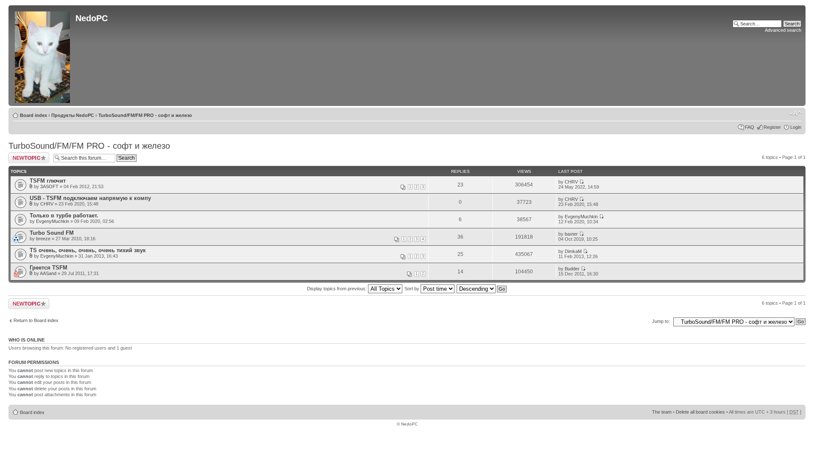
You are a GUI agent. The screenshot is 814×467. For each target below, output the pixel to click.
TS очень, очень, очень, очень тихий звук (88, 250)
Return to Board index (36, 320)
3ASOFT (49, 186)
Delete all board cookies (700, 411)
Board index (33, 115)
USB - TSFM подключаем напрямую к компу (90, 198)
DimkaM (573, 251)
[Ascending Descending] (482, 288)
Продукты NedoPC (72, 115)
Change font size (795, 113)
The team (662, 411)
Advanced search (783, 30)
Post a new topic (25, 155)
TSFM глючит (48, 181)
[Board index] (43, 55)
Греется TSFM (48, 267)
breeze (43, 238)
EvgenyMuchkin (52, 221)
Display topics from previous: (337, 288)
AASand (48, 273)
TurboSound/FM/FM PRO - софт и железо (145, 115)
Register (772, 127)
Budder (572, 268)
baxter (571, 233)
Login (795, 127)
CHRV (571, 181)
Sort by (412, 288)
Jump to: (661, 321)
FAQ (749, 127)
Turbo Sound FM (52, 233)
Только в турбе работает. (64, 215)
